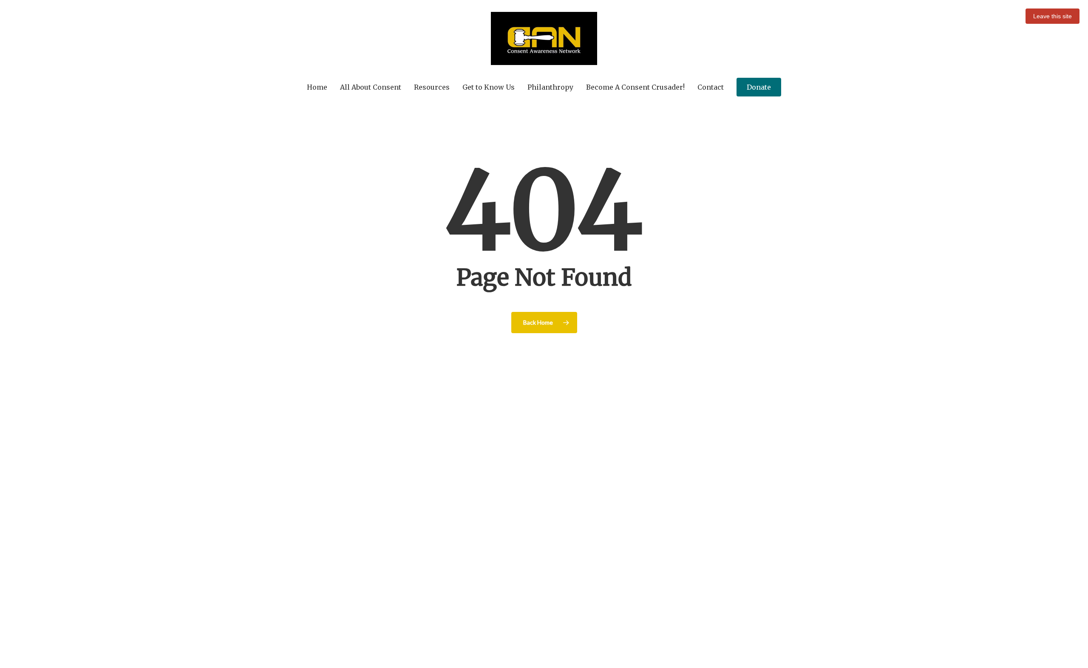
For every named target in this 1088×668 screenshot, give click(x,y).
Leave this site (1052, 16)
